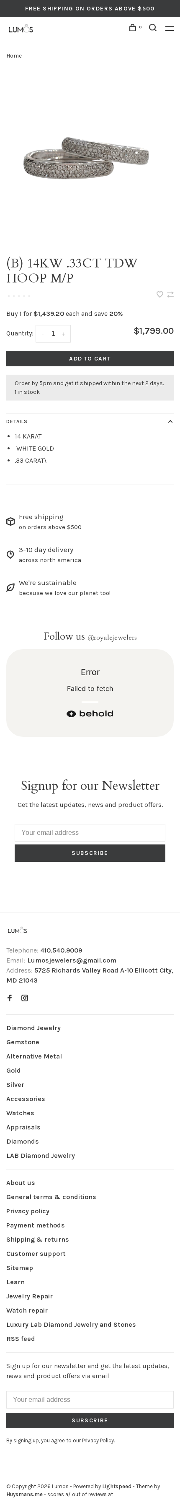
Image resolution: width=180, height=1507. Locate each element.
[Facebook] (9, 999)
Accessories (25, 1099)
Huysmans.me (25, 1494)
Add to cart (90, 358)
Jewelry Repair (29, 1296)
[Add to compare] (170, 295)
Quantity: (19, 333)
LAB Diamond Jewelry (40, 1155)
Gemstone (22, 1042)
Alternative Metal (34, 1056)
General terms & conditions (51, 1197)
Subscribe (90, 853)
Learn (15, 1282)
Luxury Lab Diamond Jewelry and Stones (71, 1324)
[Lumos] (17, 931)
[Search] (154, 29)
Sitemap (19, 1268)
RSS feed (20, 1339)
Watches (20, 1113)
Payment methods (35, 1225)
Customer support (36, 1254)
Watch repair (27, 1310)
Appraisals (23, 1127)
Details (17, 421)
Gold (13, 1070)
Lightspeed (116, 1486)
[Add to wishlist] (161, 295)
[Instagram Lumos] (24, 999)
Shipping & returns (37, 1239)
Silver (15, 1085)
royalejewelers (112, 637)
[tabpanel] (90, 158)
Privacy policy (27, 1211)
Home (14, 55)
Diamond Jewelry (33, 1028)
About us (20, 1183)
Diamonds (22, 1141)
